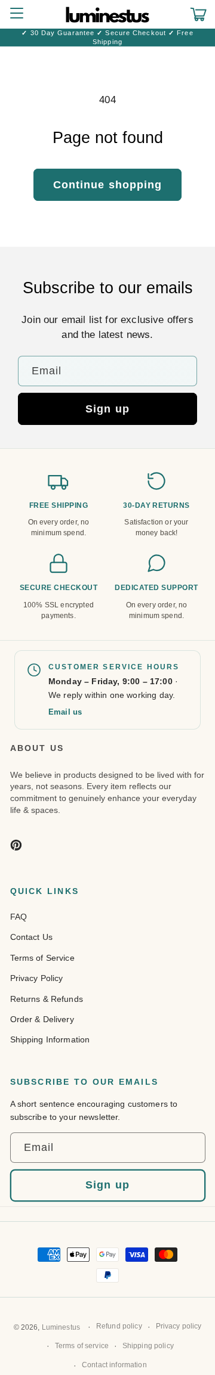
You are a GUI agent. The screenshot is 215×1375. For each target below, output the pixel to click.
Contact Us (31, 937)
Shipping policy (148, 1346)
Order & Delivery (42, 1019)
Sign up (107, 409)
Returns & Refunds (46, 999)
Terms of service (82, 1346)
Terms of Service (42, 958)
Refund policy (119, 1326)
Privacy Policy (36, 978)
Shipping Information (50, 1039)
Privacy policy (179, 1326)
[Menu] (16, 14)
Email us (65, 711)
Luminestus (61, 1327)
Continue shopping (107, 185)
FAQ (18, 916)
